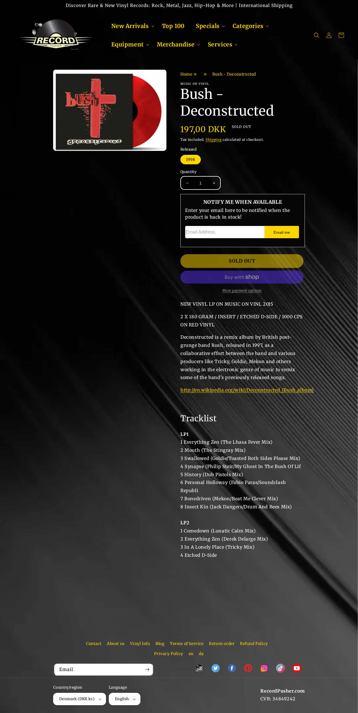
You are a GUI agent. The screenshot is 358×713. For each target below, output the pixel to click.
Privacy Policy (168, 653)
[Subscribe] (147, 669)
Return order (221, 643)
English (122, 698)
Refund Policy (254, 643)
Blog (160, 643)
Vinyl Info (140, 643)
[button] (131, 26)
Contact (93, 643)
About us (116, 643)
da (201, 653)
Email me (282, 232)
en (191, 653)
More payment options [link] (242, 290)
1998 (190, 159)
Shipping (214, 139)
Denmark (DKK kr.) (77, 698)
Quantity (188, 171)
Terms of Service (187, 643)
